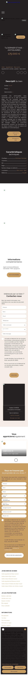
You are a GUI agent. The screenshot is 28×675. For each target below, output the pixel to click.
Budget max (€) (7, 507)
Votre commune (7, 325)
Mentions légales (6, 625)
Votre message (7, 333)
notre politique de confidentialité (10, 664)
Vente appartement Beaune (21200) (11, 581)
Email (4, 316)
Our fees (4, 618)
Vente (3, 67)
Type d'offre (5, 495)
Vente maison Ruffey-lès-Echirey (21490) (12, 586)
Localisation (5, 503)
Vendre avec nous (6, 598)
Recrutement (5, 615)
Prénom (5, 307)
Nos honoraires (6, 620)
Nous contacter (6, 605)
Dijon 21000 (17, 67)
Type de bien (5, 499)
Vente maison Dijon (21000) (9, 576)
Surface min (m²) (7, 511)
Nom (4, 311)
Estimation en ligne (6, 622)
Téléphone (5, 320)
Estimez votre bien (6, 596)
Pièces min (6, 515)
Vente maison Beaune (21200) (9, 578)
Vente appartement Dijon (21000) (10, 574)
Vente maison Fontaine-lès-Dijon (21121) (12, 583)
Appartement (9, 67)
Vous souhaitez (5, 328)
